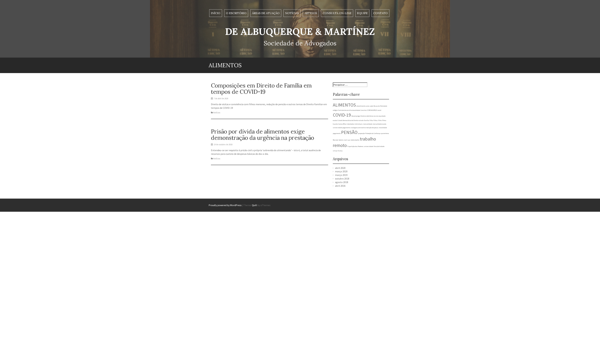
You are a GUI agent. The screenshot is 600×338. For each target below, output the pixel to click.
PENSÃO (349, 132)
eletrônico (369, 116)
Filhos (384, 120)
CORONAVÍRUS (372, 110)
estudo (361, 120)
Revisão (335, 140)
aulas (368, 106)
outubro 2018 (342, 178)
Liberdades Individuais (355, 124)
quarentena (385, 133)
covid (379, 110)
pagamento (337, 133)
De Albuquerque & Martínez (300, 31)
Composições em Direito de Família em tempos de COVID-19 (261, 88)
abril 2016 (340, 185)
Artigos (311, 13)
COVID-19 (342, 115)
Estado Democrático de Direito (348, 120)
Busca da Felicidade (380, 106)
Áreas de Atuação (266, 13)
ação (371, 106)
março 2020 (341, 171)
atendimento (360, 106)
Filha (371, 120)
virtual (335, 151)
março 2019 (341, 175)
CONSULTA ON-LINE (337, 13)
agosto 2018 (341, 182)
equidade (382, 116)
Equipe (362, 13)
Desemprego (355, 116)
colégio (335, 110)
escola (335, 120)
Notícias (292, 13)
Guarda (335, 124)
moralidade (383, 128)
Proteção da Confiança (372, 133)
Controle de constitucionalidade (349, 110)
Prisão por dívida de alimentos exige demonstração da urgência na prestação (262, 134)
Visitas (340, 151)
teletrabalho (355, 140)
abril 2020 (340, 167)
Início (215, 13)
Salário (341, 140)
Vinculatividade (379, 146)
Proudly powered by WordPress (225, 205)
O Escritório (236, 13)
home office (342, 124)
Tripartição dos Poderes (355, 146)
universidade (368, 146)
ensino (376, 116)
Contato (380, 13)
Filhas (375, 120)
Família (366, 120)
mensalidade (367, 124)
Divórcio (363, 116)
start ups (347, 140)
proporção (361, 133)
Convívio (363, 110)
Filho (380, 120)
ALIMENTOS (344, 105)
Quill (254, 205)
